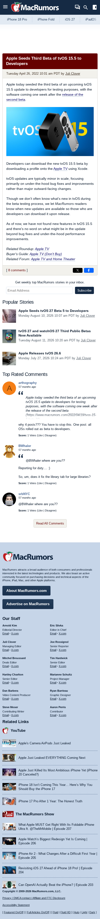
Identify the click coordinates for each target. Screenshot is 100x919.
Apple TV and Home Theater (53, 259)
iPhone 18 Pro (17, 19)
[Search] (87, 7)
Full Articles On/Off (38, 912)
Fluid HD (65, 912)
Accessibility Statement (16, 905)
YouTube (18, 730)
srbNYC (24, 494)
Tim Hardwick (58, 658)
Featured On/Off (13, 912)
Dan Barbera (10, 690)
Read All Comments (50, 523)
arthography (27, 383)
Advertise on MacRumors (28, 604)
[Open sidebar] (95, 7)
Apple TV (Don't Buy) (46, 254)
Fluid (55, 912)
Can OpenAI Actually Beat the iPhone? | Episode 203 (55, 885)
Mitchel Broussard (14, 658)
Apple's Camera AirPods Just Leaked (44, 743)
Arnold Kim (9, 625)
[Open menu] (5, 7)
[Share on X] (78, 270)
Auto (76, 912)
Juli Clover (72, 73)
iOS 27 (70, 19)
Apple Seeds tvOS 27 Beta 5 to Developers (53, 311)
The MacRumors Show (35, 814)
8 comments (17, 270)
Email (5, 633)
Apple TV (60, 169)
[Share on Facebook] (89, 270)
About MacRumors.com (26, 591)
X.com (15, 633)
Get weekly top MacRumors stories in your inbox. (50, 282)
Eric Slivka (56, 625)
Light (84, 912)
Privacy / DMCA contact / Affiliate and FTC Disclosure (33, 898)
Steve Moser (10, 707)
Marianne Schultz (61, 674)
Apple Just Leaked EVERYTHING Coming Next (51, 758)
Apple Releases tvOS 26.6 (39, 353)
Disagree (50, 435)
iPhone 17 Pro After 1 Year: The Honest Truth (50, 801)
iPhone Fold (46, 19)
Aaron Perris (58, 707)
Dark (92, 912)
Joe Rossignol (59, 641)
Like (40, 435)
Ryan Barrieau (59, 690)
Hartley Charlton (12, 674)
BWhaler (24, 446)
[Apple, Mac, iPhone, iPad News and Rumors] (35, 12)
